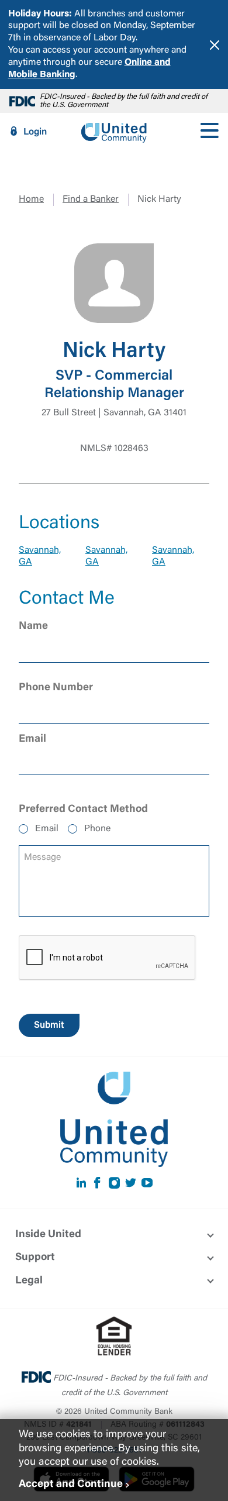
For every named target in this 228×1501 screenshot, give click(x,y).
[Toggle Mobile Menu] (209, 131)
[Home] (114, 131)
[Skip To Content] (16, 4)
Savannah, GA (40, 556)
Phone (97, 829)
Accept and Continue (71, 1484)
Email (46, 829)
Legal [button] (29, 1281)
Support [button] (35, 1257)
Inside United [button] (48, 1235)
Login (35, 132)
